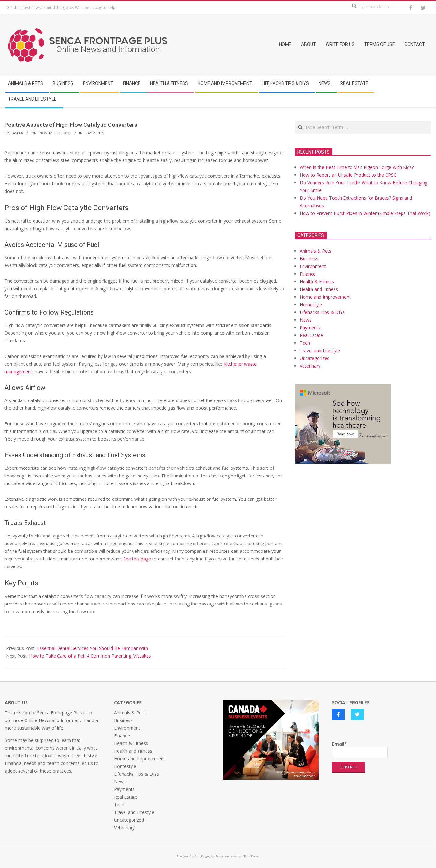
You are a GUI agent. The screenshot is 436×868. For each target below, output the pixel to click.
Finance (308, 274)
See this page (137, 559)
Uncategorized (315, 358)
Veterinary (310, 366)
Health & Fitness (317, 281)
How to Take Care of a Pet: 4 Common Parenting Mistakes (90, 656)
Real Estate (311, 335)
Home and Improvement (325, 297)
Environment (313, 266)
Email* (339, 744)
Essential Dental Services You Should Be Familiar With (92, 648)
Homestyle (311, 304)
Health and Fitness (319, 289)
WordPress (250, 856)
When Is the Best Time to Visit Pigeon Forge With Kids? (357, 167)
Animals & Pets (315, 251)
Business (309, 258)
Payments (95, 133)
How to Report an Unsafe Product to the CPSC (348, 175)
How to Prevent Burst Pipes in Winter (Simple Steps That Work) (365, 213)
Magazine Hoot (211, 856)
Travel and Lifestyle (320, 350)
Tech (305, 343)
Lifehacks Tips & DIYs (322, 312)
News (306, 320)
